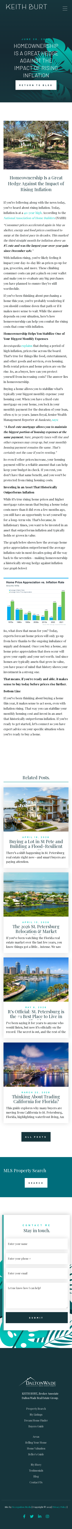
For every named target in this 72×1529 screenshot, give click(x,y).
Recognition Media (22, 1506)
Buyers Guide (36, 1426)
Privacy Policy (59, 1506)
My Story (36, 1464)
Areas (36, 1436)
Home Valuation (36, 1448)
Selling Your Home (36, 1442)
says (55, 420)
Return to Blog (36, 85)
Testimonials (36, 1470)
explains (26, 346)
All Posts (36, 1137)
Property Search (36, 1408)
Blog (36, 1476)
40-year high (33, 213)
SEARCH (36, 1183)
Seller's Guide (36, 1454)
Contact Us (36, 1482)
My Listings (36, 1414)
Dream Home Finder (36, 1420)
